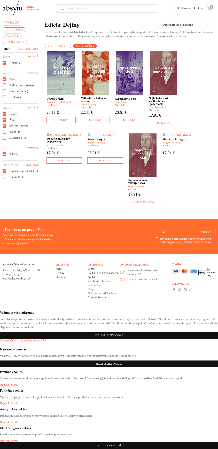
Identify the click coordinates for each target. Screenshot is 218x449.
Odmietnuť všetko (9, 340)
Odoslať (205, 232)
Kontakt (92, 277)
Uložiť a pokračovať (109, 445)
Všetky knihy (58, 46)
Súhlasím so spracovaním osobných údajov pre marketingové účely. (185, 240)
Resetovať (32, 56)
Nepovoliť (5, 384)
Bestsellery (14, 41)
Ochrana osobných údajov (197, 241)
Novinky (12, 35)
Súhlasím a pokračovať (109, 335)
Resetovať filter (28, 48)
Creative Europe (97, 297)
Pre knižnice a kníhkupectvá (103, 273)
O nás (91, 268)
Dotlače (12, 23)
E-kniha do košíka (143, 202)
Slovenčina (85, 46)
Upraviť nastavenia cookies (34, 340)
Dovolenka (14, 29)
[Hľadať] (63, 8)
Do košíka (61, 120)
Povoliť (14, 384)
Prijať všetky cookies (109, 364)
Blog (90, 289)
